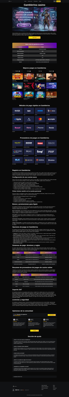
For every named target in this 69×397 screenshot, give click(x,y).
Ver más (34, 330)
